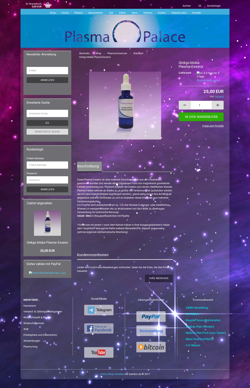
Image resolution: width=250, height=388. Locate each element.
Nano (135, 12)
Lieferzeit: (185, 72)
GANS (122, 12)
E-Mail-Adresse (35, 158)
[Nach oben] (239, 382)
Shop (53, 12)
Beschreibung (88, 166)
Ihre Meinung (159, 278)
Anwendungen (31, 340)
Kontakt (196, 12)
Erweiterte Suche (47, 131)
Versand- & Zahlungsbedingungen (42, 311)
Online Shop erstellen (112, 374)
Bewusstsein (95, 12)
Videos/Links (178, 12)
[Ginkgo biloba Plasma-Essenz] (125, 105)
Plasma (78, 12)
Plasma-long (30, 346)
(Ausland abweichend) (208, 80)
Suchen (187, 5)
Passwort (32, 173)
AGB (26, 329)
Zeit (111, 12)
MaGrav (148, 12)
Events (161, 12)
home (65, 12)
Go (47, 123)
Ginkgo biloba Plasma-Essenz (47, 242)
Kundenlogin (214, 5)
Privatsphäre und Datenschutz (40, 334)
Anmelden (47, 80)
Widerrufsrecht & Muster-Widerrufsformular (37, 320)
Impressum (29, 305)
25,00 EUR (47, 251)
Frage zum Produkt (213, 125)
